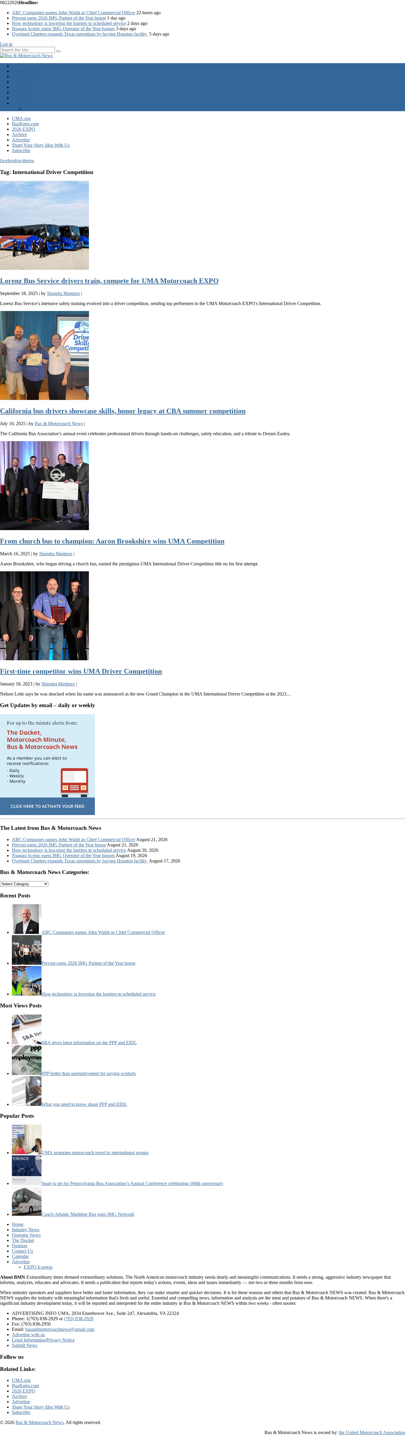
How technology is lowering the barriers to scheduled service (69, 23)
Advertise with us (28, 1334)
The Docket (23, 81)
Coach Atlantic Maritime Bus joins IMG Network (88, 1214)
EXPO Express (38, 108)
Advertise (21, 103)
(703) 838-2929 (78, 1318)
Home (17, 65)
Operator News (26, 76)
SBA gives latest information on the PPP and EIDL (89, 1042)
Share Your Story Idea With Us (41, 145)
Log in (6, 44)
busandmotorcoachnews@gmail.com (59, 1329)
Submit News (24, 1345)
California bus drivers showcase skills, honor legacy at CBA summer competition (122, 411)
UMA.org (21, 118)
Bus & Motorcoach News (39, 1422)
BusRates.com (25, 123)
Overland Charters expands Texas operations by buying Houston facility (80, 33)
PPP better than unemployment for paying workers (89, 1073)
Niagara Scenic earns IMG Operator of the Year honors (63, 28)
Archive (19, 134)
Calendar (20, 97)
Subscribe (21, 150)
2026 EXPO (23, 129)
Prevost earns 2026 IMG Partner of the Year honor (59, 17)
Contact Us (22, 92)
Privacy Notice (61, 1339)
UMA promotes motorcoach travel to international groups (95, 1152)
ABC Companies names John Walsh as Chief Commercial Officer (73, 12)
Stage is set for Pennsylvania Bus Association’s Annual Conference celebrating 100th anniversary (132, 1183)
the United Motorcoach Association (372, 1432)
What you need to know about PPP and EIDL (84, 1104)
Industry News (25, 71)
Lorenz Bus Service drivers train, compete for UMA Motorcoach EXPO (109, 281)
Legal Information (29, 1339)
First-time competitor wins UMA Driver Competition (81, 671)
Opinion (19, 87)
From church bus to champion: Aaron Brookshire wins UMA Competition (112, 541)
